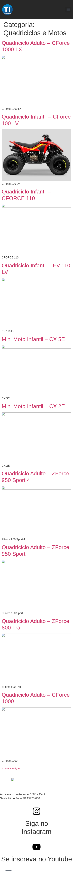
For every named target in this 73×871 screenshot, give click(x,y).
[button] (68, 9)
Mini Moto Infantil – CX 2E (33, 406)
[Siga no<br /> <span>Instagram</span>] (36, 811)
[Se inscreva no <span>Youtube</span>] (36, 847)
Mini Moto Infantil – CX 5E (33, 339)
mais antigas (11, 768)
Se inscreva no (36, 859)
